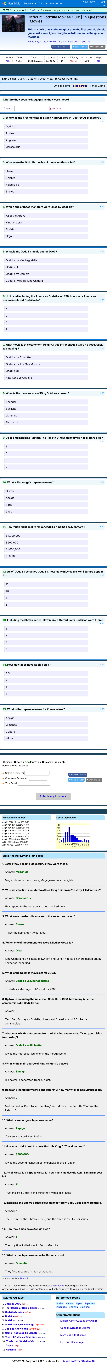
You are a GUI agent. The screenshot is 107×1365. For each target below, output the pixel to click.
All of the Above (15, 215)
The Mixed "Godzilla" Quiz (21, 1341)
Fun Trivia (13, 3)
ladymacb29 (58, 1285)
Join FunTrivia (32, 10)
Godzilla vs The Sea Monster (23, 364)
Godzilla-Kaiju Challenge (19, 1324)
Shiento (10, 177)
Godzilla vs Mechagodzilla (21, 260)
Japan (79, 1303)
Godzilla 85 (13, 371)
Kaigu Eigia (12, 184)
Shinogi (9, 61)
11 (7, 584)
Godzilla (11, 126)
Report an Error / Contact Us (79, 1361)
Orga (9, 236)
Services (54, 3)
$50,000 (11, 556)
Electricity (12, 422)
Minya (9, 738)
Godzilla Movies (14, 1312)
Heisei (9, 171)
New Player (89, 1)
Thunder (11, 401)
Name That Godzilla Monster (21, 1333)
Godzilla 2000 (13, 1303)
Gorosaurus (13, 147)
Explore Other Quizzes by (79, 1320)
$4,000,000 (13, 535)
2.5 (8, 673)
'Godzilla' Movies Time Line (21, 1337)
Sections (29, 3)
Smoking (85, 1307)
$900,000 (12, 542)
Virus (9, 504)
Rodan (10, 133)
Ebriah (10, 229)
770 (98, 61)
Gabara (10, 731)
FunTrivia (72, 1342)
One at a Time (62, 85)
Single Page (80, 85)
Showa (10, 191)
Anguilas (11, 140)
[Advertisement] (53, 69)
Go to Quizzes (75, 1327)
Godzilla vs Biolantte (18, 357)
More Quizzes (73, 1335)
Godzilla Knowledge (16, 1328)
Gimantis (11, 724)
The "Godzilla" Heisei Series (21, 1308)
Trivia (41, 3)
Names (70, 1303)
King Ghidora (14, 222)
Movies (60, 1303)
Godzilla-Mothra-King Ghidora (24, 280)
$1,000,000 (13, 549)
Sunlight (11, 408)
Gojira (9, 1345)
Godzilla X (12, 267)
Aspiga (10, 498)
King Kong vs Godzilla (19, 377)
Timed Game (97, 85)
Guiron (10, 491)
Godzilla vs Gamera (18, 274)
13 (7, 591)
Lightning (11, 415)
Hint (102, 121)
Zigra (9, 511)
